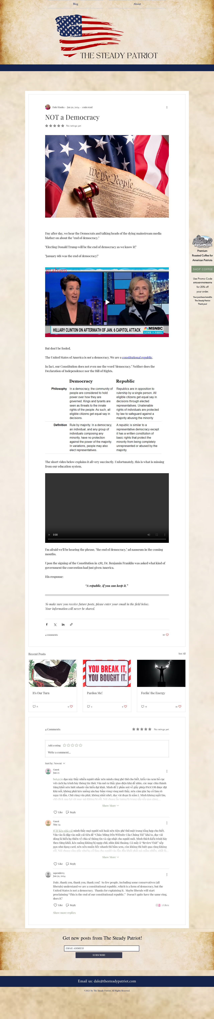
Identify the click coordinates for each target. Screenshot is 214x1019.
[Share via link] (71, 624)
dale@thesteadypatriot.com (115, 981)
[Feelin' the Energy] (161, 673)
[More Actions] (167, 771)
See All (182, 653)
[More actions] (167, 107)
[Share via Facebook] (46, 624)
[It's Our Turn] (53, 673)
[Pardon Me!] (107, 673)
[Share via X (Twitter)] (55, 624)
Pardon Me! (94, 693)
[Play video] (107, 302)
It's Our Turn (41, 693)
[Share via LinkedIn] (63, 624)
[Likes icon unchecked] (55, 812)
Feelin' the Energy (153, 693)
